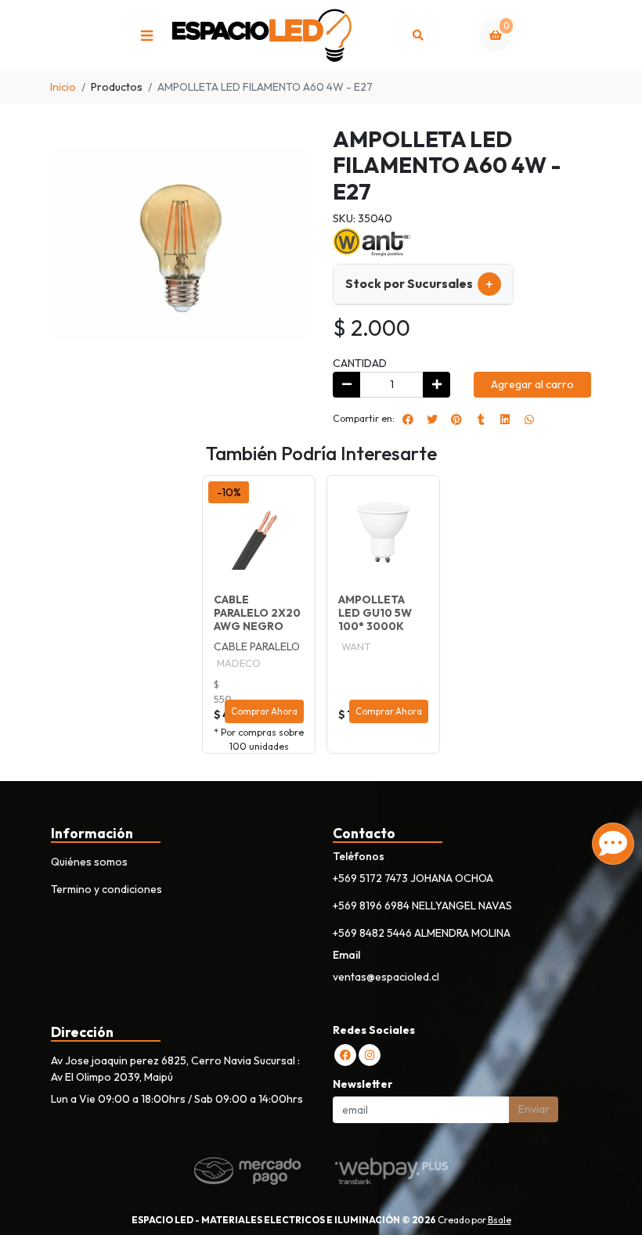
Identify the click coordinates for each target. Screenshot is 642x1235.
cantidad (360, 363)
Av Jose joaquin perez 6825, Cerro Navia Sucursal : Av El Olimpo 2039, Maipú (175, 1068)
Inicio (63, 87)
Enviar (534, 1109)
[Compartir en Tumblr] (481, 419)
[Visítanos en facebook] (345, 1055)
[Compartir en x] (432, 419)
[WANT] (372, 240)
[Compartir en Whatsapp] (529, 419)
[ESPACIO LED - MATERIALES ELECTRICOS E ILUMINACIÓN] (262, 35)
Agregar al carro (532, 384)
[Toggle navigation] (146, 35)
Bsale (499, 1220)
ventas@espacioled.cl (386, 977)
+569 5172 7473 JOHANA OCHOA (413, 878)
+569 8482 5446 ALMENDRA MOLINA (421, 933)
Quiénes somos (89, 862)
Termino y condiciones (106, 889)
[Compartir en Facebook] (408, 419)
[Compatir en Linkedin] (505, 419)
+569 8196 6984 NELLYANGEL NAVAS (422, 905)
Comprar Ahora (264, 711)
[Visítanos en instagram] (370, 1055)
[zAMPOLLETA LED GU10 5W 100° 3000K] (383, 532)
